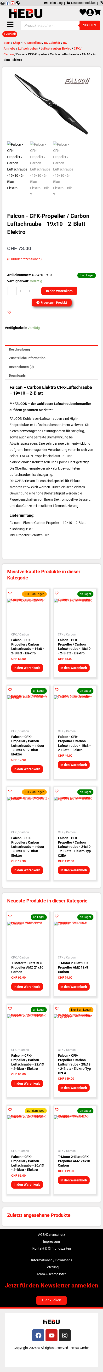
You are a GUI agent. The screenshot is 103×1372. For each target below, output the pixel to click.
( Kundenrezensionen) (24, 259)
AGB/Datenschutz (51, 1234)
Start (7, 43)
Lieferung (52, 1267)
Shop (16, 43)
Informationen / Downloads (51, 1260)
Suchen (89, 25)
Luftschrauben (28, 48)
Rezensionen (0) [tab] (21, 367)
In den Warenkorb (59, 291)
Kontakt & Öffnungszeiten (51, 1248)
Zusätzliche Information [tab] (27, 358)
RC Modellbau (32, 43)
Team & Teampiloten (52, 1274)
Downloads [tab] (17, 375)
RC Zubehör (52, 43)
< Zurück (10, 34)
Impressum (51, 1241)
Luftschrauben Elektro (56, 48)
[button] (9, 312)
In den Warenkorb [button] (27, 668)
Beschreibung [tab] (19, 349)
